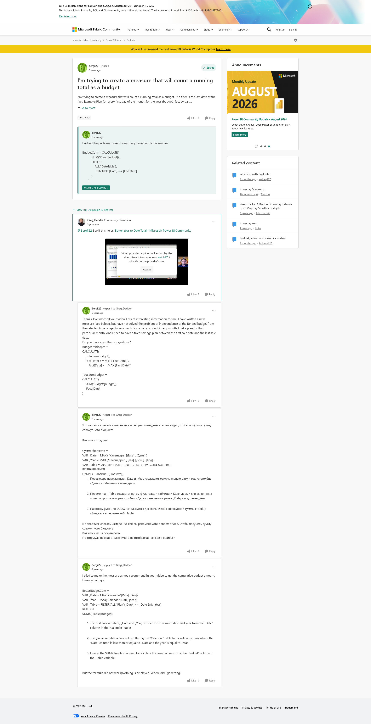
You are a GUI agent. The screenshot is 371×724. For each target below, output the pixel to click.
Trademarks (291, 707)
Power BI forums (114, 40)
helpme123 (265, 243)
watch (161, 257)
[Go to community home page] (96, 29)
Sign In (293, 29)
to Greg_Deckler (122, 308)
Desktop (131, 40)
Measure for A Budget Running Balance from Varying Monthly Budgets (266, 206)
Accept (147, 269)
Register (280, 29)
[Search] (269, 29)
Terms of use (273, 707)
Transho (265, 194)
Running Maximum (252, 189)
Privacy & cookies (252, 707)
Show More (88, 108)
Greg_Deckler (95, 220)
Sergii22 (94, 66)
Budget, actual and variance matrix (262, 238)
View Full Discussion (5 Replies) (95, 210)
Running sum (249, 223)
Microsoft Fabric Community (86, 40)
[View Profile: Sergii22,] (86, 135)
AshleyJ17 (265, 179)
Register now (68, 16)
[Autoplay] (256, 146)
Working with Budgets (254, 174)
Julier (258, 228)
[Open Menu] (296, 40)
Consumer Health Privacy (123, 716)
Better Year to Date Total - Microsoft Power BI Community (153, 230)
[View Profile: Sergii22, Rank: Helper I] (82, 68)
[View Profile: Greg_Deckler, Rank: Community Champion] (81, 222)
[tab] (261, 146)
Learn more (223, 49)
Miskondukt (263, 213)
